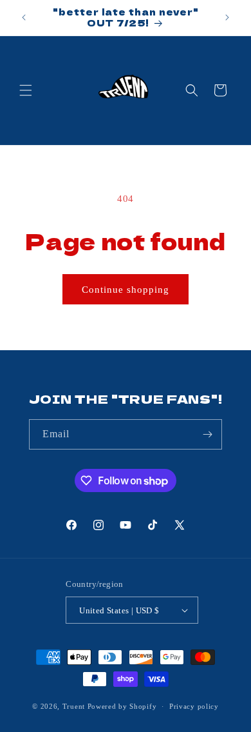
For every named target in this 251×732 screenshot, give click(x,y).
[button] (26, 90)
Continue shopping (125, 289)
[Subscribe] (207, 434)
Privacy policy (194, 706)
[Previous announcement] (24, 17)
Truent (73, 706)
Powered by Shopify (122, 706)
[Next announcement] (227, 17)
